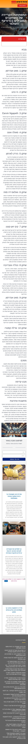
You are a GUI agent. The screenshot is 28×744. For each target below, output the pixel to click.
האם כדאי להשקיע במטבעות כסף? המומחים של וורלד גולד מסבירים (16, 734)
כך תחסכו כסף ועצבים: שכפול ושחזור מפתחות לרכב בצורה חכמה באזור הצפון (14, 669)
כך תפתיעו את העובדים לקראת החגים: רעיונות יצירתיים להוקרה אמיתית (14, 551)
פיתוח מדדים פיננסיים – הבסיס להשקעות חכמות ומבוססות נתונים (14, 717)
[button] (6, 2)
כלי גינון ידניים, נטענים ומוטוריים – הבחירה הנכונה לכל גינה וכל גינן (16, 662)
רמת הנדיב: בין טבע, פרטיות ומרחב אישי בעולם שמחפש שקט (14, 687)
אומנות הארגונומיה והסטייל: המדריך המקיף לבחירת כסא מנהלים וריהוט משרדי (15, 674)
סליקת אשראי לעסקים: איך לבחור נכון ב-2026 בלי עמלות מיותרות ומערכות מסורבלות (15, 683)
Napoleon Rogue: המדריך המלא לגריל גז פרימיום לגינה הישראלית (14, 710)
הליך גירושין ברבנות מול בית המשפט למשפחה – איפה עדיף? (15, 730)
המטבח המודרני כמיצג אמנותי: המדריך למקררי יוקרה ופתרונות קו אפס (14, 678)
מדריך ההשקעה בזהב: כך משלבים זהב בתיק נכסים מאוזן (14, 610)
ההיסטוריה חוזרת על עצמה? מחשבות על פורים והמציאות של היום (14, 695)
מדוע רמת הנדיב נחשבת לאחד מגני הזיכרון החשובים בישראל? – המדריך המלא (15, 726)
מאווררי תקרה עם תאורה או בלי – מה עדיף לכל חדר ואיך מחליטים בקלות (15, 666)
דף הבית (25, 27)
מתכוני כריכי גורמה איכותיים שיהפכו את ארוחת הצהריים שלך (14, 698)
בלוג (21, 27)
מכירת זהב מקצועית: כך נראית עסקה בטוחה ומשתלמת (14, 496)
